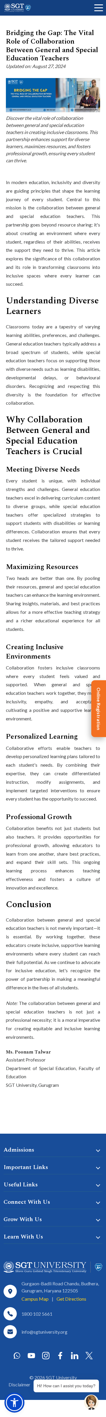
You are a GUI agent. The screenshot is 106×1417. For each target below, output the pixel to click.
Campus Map (35, 1299)
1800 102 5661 (36, 1314)
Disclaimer (19, 1384)
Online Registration (99, 708)
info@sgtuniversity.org (44, 1332)
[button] (14, 1402)
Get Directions (71, 1299)
